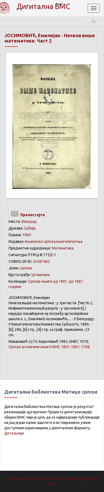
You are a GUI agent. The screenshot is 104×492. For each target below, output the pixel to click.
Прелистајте (32, 215)
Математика (63, 248)
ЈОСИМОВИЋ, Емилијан (32, 35)
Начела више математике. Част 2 (50, 38)
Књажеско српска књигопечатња (53, 241)
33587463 (41, 261)
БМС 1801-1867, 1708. (49, 347)
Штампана (40, 275)
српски (26, 268)
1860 (26, 235)
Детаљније (14, 433)
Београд (29, 221)
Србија (29, 228)
